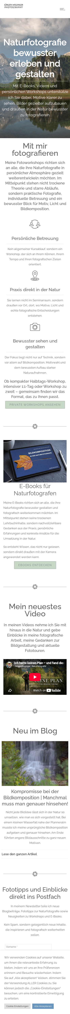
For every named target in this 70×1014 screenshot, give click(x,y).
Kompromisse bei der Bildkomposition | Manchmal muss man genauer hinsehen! (35, 798)
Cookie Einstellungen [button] (17, 1006)
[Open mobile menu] (63, 9)
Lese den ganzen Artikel (19, 854)
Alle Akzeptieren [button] (43, 1006)
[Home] (13, 7)
